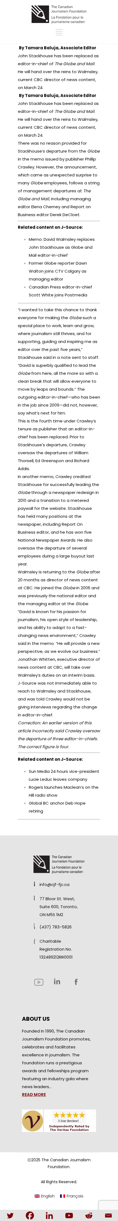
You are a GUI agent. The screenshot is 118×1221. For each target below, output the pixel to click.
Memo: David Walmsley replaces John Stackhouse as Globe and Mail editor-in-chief (62, 247)
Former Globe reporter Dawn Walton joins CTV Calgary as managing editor (58, 271)
